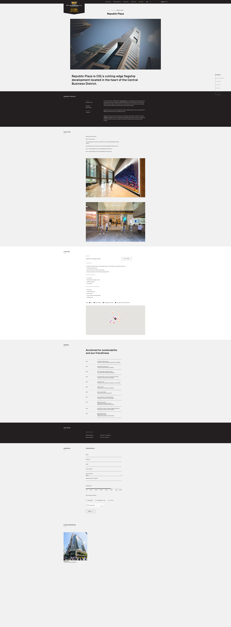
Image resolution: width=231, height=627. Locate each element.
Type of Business (89, 473)
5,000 (111, 489)
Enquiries (67, 448)
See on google (126, 258)
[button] (111, 320)
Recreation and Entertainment (123, 302)
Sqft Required (89, 485)
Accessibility (98, 302)
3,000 (101, 489)
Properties (113, 10)
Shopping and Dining (108, 302)
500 (86, 489)
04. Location (218, 84)
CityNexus (106, 117)
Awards (66, 345)
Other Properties (70, 525)
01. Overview (218, 74)
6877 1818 (141, 1)
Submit (90, 511)
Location (67, 251)
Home (109, 10)
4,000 (106, 489)
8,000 (116, 489)
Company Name (89, 468)
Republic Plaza (123, 101)
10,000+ (120, 489)
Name (87, 454)
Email (87, 464)
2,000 (96, 489)
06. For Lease (218, 91)
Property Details (70, 96)
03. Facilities (218, 81)
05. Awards (217, 88)
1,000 (91, 489)
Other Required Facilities (91, 495)
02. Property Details (219, 78)
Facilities (67, 132)
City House (66, 561)
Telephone (88, 459)
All (91, 302)
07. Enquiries (218, 94)
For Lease (67, 427)
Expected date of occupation (92, 478)
